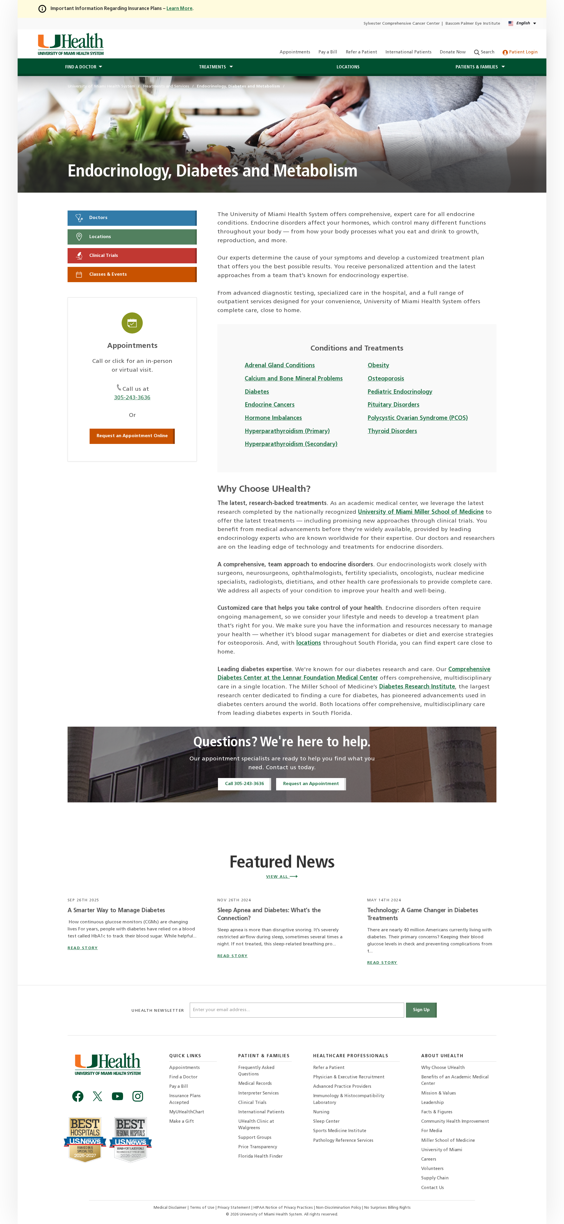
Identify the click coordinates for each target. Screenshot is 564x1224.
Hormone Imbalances (273, 418)
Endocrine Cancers (270, 405)
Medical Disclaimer (171, 1208)
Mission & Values (438, 1093)
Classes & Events (107, 274)
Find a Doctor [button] (80, 67)
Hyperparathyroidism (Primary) (287, 432)
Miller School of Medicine (448, 1141)
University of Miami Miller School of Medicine (421, 512)
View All (278, 877)
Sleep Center (326, 1121)
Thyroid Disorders (392, 432)
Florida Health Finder (260, 1156)
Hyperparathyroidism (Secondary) (291, 444)
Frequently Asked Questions (256, 1071)
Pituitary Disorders (393, 405)
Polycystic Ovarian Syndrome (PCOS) (418, 418)
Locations (348, 67)
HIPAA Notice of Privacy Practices (283, 1208)
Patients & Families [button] (477, 67)
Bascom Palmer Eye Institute (473, 24)
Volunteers (432, 1169)
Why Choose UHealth (443, 1068)
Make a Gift (181, 1121)
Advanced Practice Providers (342, 1087)
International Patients (408, 52)
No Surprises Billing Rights (387, 1208)
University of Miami (441, 1150)
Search (487, 52)
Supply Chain (435, 1178)
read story (83, 948)
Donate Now (453, 52)
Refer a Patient (361, 52)
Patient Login (523, 52)
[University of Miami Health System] (71, 44)
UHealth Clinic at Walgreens (256, 1124)
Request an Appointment (311, 784)
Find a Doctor (183, 1077)
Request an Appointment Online (132, 436)
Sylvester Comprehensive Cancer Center (402, 24)
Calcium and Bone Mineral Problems (294, 379)
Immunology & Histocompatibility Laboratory (348, 1099)
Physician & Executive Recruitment (349, 1077)
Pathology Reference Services (343, 1141)
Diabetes (257, 392)
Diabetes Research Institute (417, 687)
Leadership (432, 1103)
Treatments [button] (213, 67)
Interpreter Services (258, 1093)
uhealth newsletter (158, 1011)
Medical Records (255, 1084)
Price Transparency (257, 1147)
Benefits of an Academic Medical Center (455, 1080)
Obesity (378, 366)
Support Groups (254, 1138)
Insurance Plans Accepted (185, 1099)
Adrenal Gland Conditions (280, 366)
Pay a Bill (327, 52)
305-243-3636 (132, 398)
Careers (428, 1159)
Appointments (295, 52)
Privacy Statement (234, 1208)
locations (308, 643)
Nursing (321, 1112)
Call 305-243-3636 (244, 784)
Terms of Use (203, 1208)
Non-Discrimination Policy (338, 1208)
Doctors (98, 217)
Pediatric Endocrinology (400, 392)
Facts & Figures (436, 1112)
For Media (431, 1131)
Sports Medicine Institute (339, 1131)
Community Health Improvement (455, 1121)
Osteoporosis (386, 379)
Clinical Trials (103, 255)
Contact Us (432, 1188)
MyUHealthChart (186, 1112)
